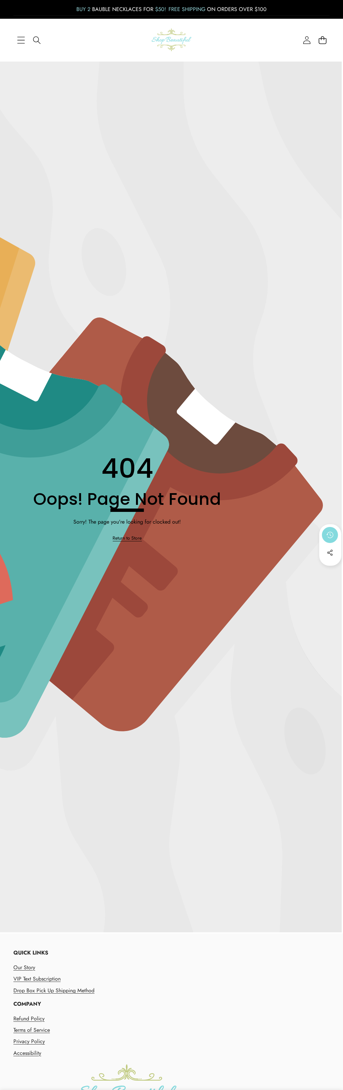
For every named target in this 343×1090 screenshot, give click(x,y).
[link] (127, 538)
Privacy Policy (29, 1041)
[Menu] (20, 40)
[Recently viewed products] (330, 535)
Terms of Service (31, 1030)
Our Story (24, 967)
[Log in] (306, 40)
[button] (322, 40)
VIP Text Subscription (37, 979)
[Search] (36, 40)
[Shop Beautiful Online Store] (171, 40)
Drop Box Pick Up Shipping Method (53, 990)
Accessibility (27, 1053)
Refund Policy (29, 1018)
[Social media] (330, 553)
